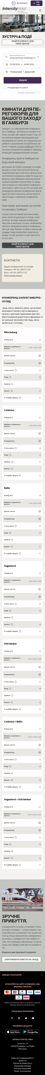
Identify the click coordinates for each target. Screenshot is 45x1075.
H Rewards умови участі (22, 1063)
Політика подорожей (22, 1068)
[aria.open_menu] (40, 10)
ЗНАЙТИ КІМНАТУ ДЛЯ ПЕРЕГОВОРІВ (23, 42)
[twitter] (26, 1018)
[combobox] (22, 57)
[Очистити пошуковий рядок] (38, 57)
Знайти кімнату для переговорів (23, 245)
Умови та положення (22, 1071)
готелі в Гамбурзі (25, 146)
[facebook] (12, 1018)
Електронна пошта (13, 275)
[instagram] (19, 1018)
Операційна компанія (22, 1066)
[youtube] (33, 1018)
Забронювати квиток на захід (21, 959)
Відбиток (22, 1061)
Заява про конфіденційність (22, 1058)
